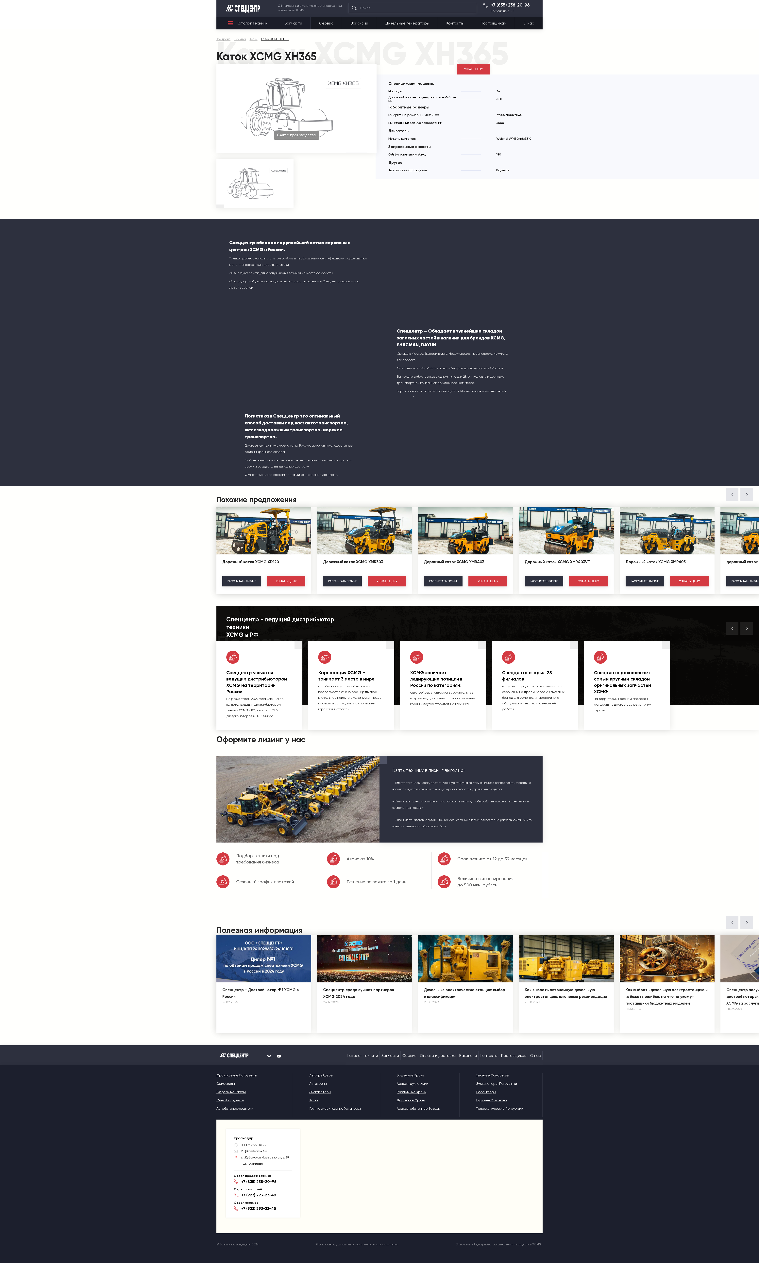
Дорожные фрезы (411, 1100)
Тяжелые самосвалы (492, 1075)
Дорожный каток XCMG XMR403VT (557, 561)
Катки (313, 1100)
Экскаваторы (320, 1092)
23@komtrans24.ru (254, 1151)
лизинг (242, 581)
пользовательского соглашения (375, 1244)
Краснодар (500, 11)
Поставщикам (493, 23)
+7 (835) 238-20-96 (510, 5)
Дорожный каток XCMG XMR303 (353, 561)
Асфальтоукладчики (412, 1084)
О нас (528, 23)
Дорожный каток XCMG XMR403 (454, 561)
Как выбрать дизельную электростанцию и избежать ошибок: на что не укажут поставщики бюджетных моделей (667, 996)
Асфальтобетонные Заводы (418, 1108)
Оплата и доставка (438, 1056)
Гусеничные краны (411, 1092)
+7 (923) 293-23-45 (258, 1208)
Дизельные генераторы (407, 23)
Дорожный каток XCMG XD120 (250, 561)
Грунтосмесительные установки (335, 1108)
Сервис (326, 23)
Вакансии (359, 23)
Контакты (455, 23)
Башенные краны (410, 1075)
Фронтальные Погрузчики (236, 1075)
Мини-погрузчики (230, 1100)
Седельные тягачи (231, 1092)
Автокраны (318, 1084)
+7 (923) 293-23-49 (258, 1195)
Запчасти (293, 23)
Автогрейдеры (321, 1075)
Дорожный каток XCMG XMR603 (656, 561)
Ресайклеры (486, 1092)
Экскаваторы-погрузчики (496, 1084)
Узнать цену (473, 69)
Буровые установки (491, 1100)
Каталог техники (252, 23)
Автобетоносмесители (234, 1108)
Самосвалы (225, 1084)
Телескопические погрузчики (499, 1108)
